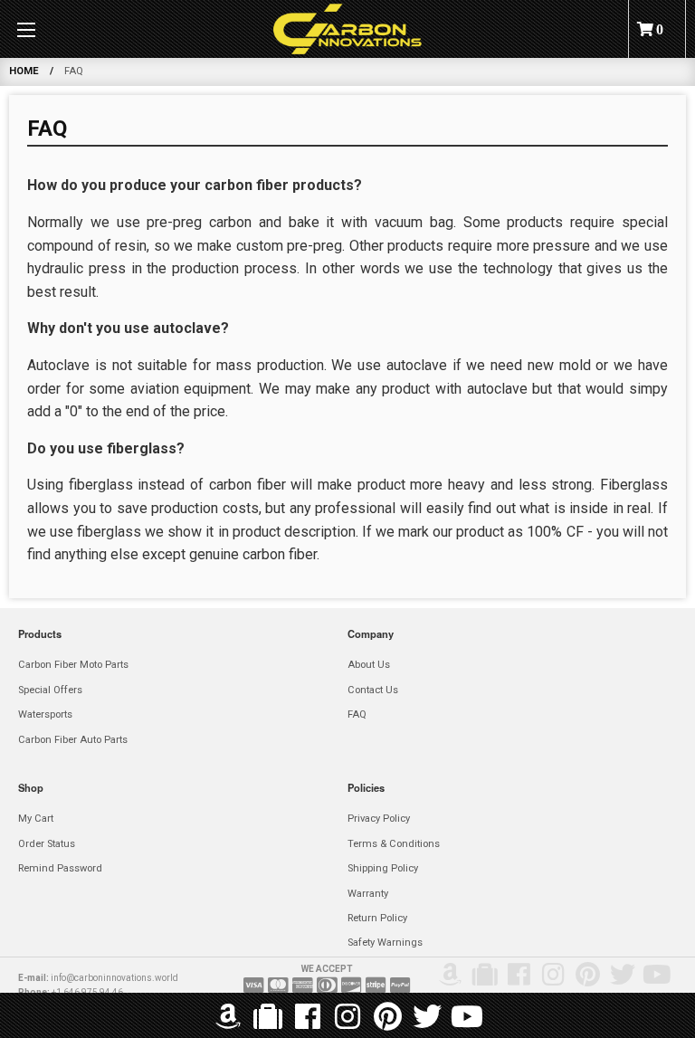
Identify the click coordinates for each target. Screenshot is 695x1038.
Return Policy (377, 918)
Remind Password (60, 868)
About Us (369, 665)
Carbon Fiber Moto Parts (73, 665)
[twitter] (427, 1017)
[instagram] (347, 1017)
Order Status (46, 844)
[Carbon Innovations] (347, 29)
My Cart (35, 818)
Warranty (368, 894)
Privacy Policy (379, 818)
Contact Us (373, 690)
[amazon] (228, 1017)
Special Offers (50, 690)
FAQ (357, 714)
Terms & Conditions (394, 844)
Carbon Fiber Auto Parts (73, 740)
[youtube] (467, 1017)
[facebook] (308, 1017)
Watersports (45, 714)
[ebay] (268, 1017)
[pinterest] (387, 1017)
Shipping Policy (383, 868)
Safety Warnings (385, 942)
